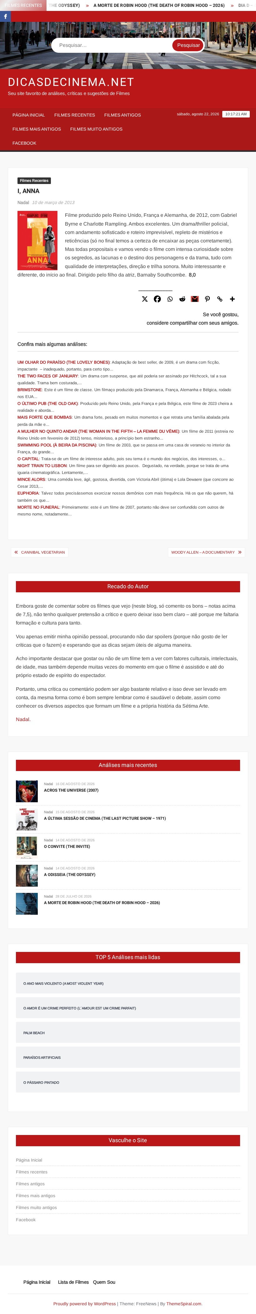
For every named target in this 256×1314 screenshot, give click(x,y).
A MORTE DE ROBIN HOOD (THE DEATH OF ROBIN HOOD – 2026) (148, 5)
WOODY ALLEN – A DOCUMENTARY (203, 552)
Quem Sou (104, 1282)
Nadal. (23, 719)
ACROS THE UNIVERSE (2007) (71, 790)
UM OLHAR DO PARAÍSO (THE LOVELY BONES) (63, 362)
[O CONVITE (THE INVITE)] (27, 847)
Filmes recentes (74, 114)
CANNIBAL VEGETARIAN (43, 552)
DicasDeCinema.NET (71, 82)
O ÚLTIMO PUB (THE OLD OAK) (47, 403)
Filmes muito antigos (96, 129)
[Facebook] (157, 299)
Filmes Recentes (34, 180)
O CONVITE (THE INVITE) (67, 846)
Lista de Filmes (73, 1282)
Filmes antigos (122, 114)
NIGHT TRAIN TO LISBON (41, 465)
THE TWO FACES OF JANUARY (47, 376)
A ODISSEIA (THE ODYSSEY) (70, 875)
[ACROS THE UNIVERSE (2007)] (27, 791)
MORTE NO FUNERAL (38, 507)
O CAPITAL (28, 458)
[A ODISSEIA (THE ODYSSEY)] (27, 875)
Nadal (23, 202)
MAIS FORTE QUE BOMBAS (44, 417)
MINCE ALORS (31, 479)
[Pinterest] (207, 299)
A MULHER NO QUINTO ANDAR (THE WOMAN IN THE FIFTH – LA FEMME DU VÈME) (98, 431)
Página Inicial (28, 114)
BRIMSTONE (29, 389)
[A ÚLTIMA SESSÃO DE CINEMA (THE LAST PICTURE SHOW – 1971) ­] (27, 819)
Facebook (24, 143)
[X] (144, 299)
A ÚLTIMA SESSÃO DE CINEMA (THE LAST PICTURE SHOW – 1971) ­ (105, 818)
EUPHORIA (28, 493)
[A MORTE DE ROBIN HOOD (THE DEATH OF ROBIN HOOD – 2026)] (27, 903)
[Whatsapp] (169, 299)
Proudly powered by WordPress (84, 1303)
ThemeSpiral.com (183, 1303)
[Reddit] (182, 299)
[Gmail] (194, 299)
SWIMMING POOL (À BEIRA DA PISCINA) (56, 445)
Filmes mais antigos (36, 129)
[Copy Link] (219, 299)
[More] (232, 299)
